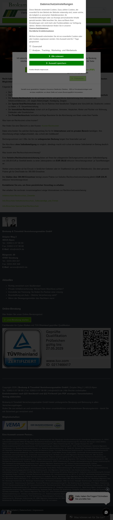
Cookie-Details (34, 69)
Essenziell (37, 46)
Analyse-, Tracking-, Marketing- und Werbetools (54, 50)
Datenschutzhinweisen (38, 28)
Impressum (44, 69)
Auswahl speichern (57, 63)
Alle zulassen (57, 56)
